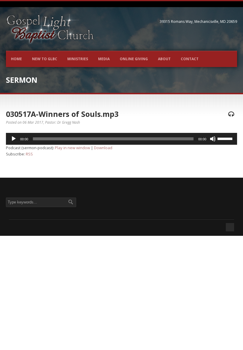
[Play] (14, 139)
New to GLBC (44, 58)
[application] (121, 139)
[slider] (226, 138)
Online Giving (134, 58)
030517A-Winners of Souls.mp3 (62, 114)
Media (104, 58)
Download (103, 147)
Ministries (77, 58)
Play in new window (72, 147)
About (164, 58)
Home (16, 58)
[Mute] (213, 139)
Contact (190, 58)
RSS (29, 154)
